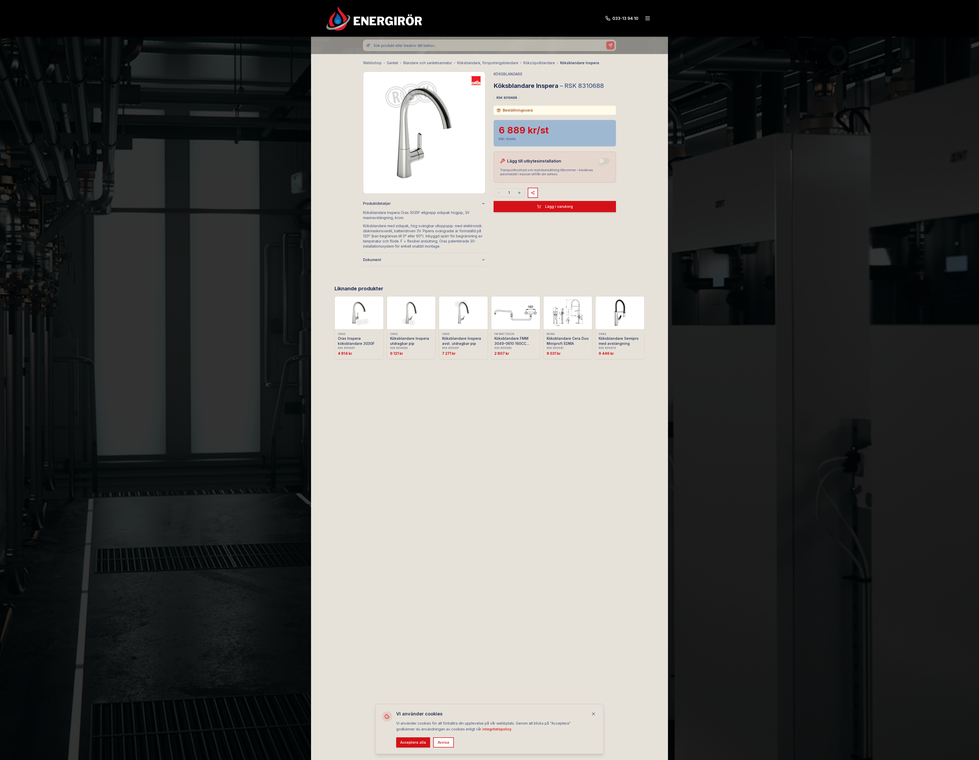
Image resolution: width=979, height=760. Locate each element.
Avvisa (443, 742)
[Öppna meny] (647, 18)
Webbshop (372, 63)
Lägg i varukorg (559, 206)
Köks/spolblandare (539, 63)
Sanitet (392, 63)
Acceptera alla (413, 742)
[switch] (604, 161)
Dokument (372, 259)
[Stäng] (593, 713)
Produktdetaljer (377, 203)
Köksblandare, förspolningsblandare (487, 63)
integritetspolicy (496, 729)
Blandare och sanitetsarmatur (427, 63)
